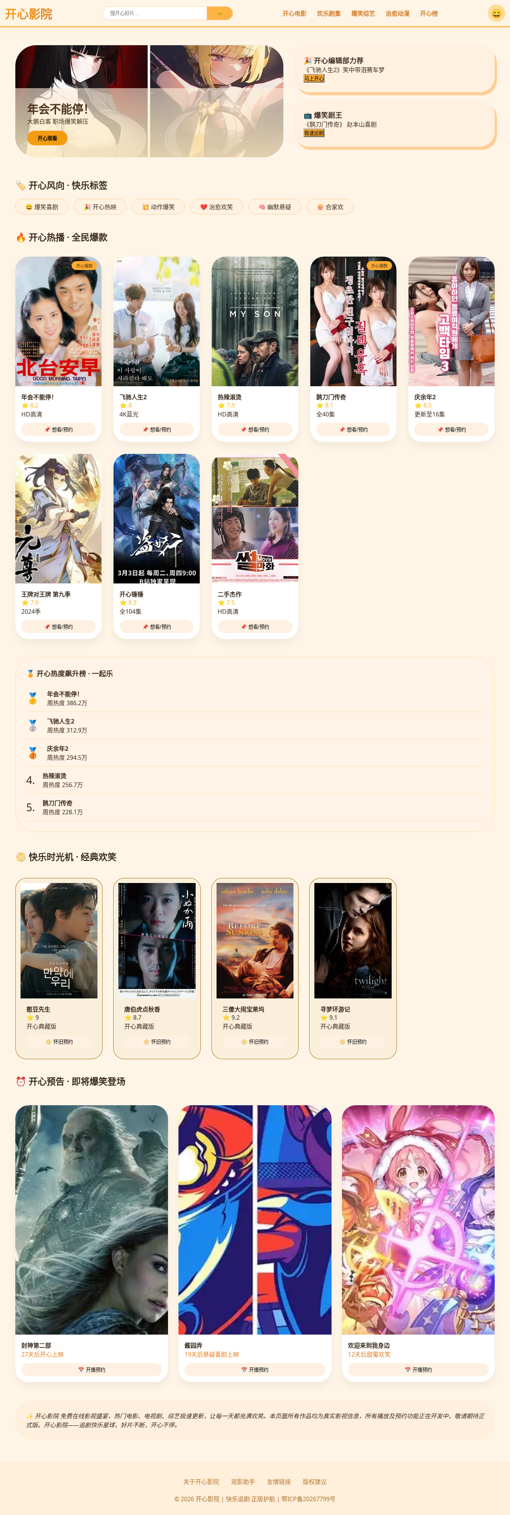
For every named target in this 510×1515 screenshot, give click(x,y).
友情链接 (279, 1482)
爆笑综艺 (363, 13)
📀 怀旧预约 (59, 1042)
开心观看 (47, 138)
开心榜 (429, 13)
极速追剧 (314, 133)
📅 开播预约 (91, 1370)
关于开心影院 (201, 1482)
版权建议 (315, 1482)
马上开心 (314, 78)
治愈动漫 (398, 13)
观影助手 (243, 1482)
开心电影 (295, 13)
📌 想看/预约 (58, 430)
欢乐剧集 (329, 13)
